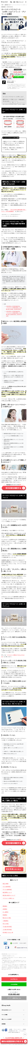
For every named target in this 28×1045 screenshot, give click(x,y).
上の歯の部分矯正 (7, 929)
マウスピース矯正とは (8, 898)
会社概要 (10, 1029)
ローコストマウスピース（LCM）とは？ (13, 96)
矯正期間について (7, 892)
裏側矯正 (5, 906)
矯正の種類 (5, 883)
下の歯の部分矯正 (7, 926)
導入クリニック (19, 2)
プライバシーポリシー (17, 1029)
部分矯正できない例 (8, 932)
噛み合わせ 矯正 (7, 917)
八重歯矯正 (5, 920)
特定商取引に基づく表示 (13, 1030)
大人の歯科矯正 (7, 886)
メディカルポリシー (22, 1030)
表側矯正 (5, 909)
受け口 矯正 (6, 923)
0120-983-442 (14, 994)
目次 (25, 1034)
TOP (2, 4)
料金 (11, 2)
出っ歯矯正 (5, 912)
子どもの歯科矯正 (7, 889)
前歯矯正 (5, 915)
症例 (14, 2)
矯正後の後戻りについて (9, 895)
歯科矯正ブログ (8, 4)
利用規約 (24, 1029)
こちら (4, 969)
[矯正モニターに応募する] (14, 1041)
